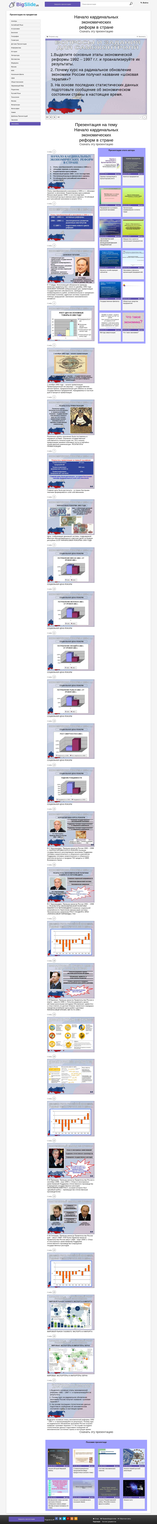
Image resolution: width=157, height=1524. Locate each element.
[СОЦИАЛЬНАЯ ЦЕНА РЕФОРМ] (71, 582)
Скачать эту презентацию (96, 31)
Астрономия (15, 29)
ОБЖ (13, 78)
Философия (15, 108)
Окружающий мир (17, 86)
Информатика (16, 48)
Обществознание (17, 82)
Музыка (13, 67)
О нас (97, 1519)
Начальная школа (17, 74)
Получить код (53, 37)
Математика (15, 59)
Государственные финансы (109, 301)
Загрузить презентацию (62, 4)
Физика (13, 101)
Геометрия (15, 40)
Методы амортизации (107, 332)
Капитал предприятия (131, 176)
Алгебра (14, 21)
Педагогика (15, 89)
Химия (13, 112)
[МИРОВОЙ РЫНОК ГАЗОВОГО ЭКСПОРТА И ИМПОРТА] (71, 1329)
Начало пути (128, 1500)
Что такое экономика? (130, 332)
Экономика (15, 124)
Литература (15, 55)
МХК (12, 70)
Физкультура (15, 105)
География (15, 36)
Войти (145, 3)
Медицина (14, 63)
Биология (14, 32)
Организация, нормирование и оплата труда (131, 210)
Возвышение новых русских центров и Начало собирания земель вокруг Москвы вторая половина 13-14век (58, 1504)
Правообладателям (109, 1519)
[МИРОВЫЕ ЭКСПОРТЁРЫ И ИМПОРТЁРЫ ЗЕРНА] (71, 1374)
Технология (15, 97)
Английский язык (17, 25)
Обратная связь (125, 1519)
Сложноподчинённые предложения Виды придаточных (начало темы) (83, 1470)
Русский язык (16, 93)
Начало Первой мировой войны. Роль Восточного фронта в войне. (107, 1502)
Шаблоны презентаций (19, 116)
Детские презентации (19, 44)
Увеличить (142, 37)
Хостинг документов (109, 1522)
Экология (14, 120)
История (14, 51)
